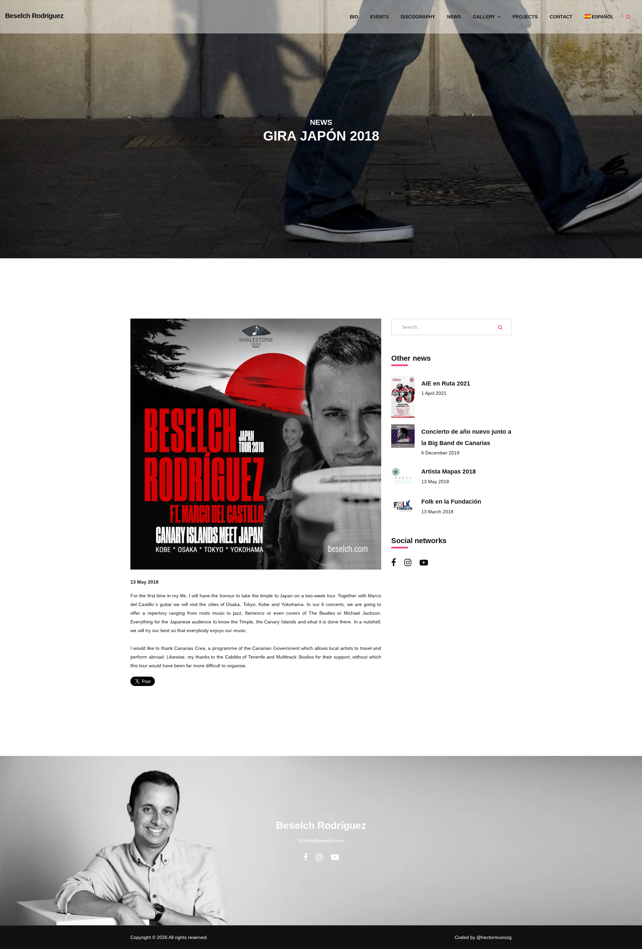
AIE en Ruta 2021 (445, 383)
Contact (561, 16)
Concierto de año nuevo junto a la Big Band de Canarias (466, 437)
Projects (525, 16)
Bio (354, 16)
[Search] (500, 327)
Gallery (484, 16)
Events (379, 16)
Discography (418, 16)
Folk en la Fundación (451, 501)
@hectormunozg (494, 937)
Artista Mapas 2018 (448, 471)
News (454, 16)
